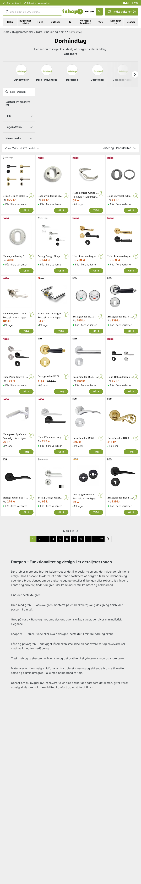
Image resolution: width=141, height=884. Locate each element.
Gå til (26, 210)
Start (6, 32)
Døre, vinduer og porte (51, 32)
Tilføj (96, 210)
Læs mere (70, 53)
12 (101, 539)
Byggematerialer (22, 32)
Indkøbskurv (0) (124, 11)
